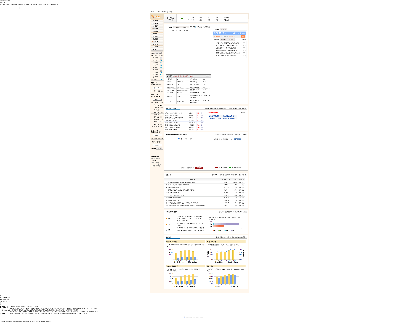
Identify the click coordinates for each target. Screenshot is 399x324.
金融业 (179, 96)
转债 (245, 212)
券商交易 (155, 23)
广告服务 (35, 306)
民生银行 (156, 105)
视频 (51, 4)
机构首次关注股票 (214, 116)
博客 (54, 4)
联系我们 (23, 306)
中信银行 (156, 117)
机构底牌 (155, 31)
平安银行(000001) (167, 12)
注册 (3, 2)
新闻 (1, 4)
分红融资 (190, 76)
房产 (45, 4)
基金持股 (238, 175)
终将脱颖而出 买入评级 (171, 122)
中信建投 (191, 115)
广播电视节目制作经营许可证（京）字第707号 (46, 313)
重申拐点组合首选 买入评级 (172, 125)
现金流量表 (243, 237)
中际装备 (155, 62)
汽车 (43, 4)
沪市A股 (153, 148)
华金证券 (191, 118)
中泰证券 (191, 127)
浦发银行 (156, 114)
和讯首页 (2, 1)
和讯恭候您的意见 (15, 306)
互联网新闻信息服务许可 (28, 311)
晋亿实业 (155, 77)
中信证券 (155, 72)
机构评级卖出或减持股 (240, 108)
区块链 (40, 4)
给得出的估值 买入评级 (171, 115)
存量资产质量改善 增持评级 (172, 127)
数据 (28, 4)
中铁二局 (155, 65)
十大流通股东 (226, 175)
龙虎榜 (155, 34)
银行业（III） (181, 101)
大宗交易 (155, 41)
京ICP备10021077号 (81, 313)
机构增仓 (158, 53)
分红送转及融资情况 (171, 212)
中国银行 (156, 122)
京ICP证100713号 (15, 311)
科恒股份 (155, 67)
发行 (169, 218)
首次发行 (221, 212)
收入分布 (185, 76)
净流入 (153, 53)
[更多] (195, 97)
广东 (178, 79)
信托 (33, 4)
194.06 (179, 84)
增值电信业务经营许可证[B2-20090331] (46, 311)
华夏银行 (156, 112)
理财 (36, 4)
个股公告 (223, 29)
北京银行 (156, 107)
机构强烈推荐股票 (219, 108)
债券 (12, 4)
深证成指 (226, 20)
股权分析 (168, 175)
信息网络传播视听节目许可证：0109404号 (21, 313)
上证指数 (226, 17)
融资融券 (155, 39)
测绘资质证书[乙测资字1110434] (89, 311)
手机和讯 (7, 1)
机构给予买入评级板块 (215, 118)
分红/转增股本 (234, 212)
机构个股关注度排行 (229, 116)
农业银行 (156, 126)
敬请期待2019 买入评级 (171, 120)
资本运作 (180, 76)
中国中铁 (155, 58)
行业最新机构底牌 (214, 112)
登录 (1, 2)
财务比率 (226, 237)
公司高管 (233, 175)
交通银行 (156, 124)
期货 (17, 4)
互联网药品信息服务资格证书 (68, 313)
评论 (6, 4)
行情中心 (158, 12)
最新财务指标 (220, 237)
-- (182, 18)
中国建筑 (155, 74)
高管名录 (175, 76)
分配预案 (227, 212)
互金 (6, 301)
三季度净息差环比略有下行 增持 (174, 113)
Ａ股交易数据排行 (156, 142)
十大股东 (219, 175)
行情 (31, 4)
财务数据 (168, 237)
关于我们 (29, 306)
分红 (169, 224)
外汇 (9, 4)
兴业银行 (156, 119)
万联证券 (191, 113)
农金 (56, 4)
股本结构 (214, 175)
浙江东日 (155, 60)
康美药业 (155, 70)
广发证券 (191, 130)
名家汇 (156, 79)
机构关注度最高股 (229, 108)
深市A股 (159, 148)
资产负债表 (233, 237)
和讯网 (153, 12)
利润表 (238, 237)
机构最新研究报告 (171, 108)
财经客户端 (4, 307)
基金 (15, 4)
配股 (239, 212)
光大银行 (156, 110)
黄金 (20, 4)
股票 (4, 4)
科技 (48, 4)
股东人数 (244, 175)
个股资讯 (216, 29)
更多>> (208, 76)
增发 (242, 212)
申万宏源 (191, 120)
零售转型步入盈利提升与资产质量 (174, 118)
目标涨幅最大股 (208, 108)
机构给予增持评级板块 (229, 118)
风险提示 (75, 310)
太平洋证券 (192, 122)
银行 (23, 4)
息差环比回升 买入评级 (171, 130)
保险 (25, 4)
